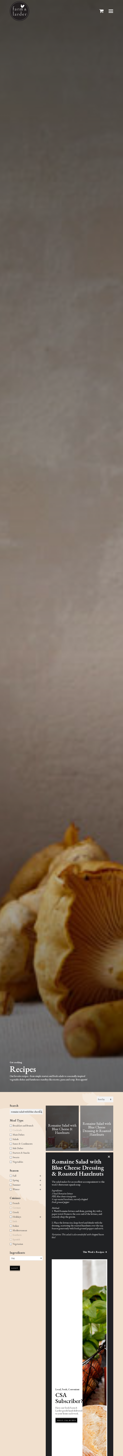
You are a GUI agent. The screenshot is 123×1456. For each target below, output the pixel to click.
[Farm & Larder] (19, 11)
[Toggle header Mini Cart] (102, 11)
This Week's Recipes (93, 1252)
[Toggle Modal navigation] (110, 11)
